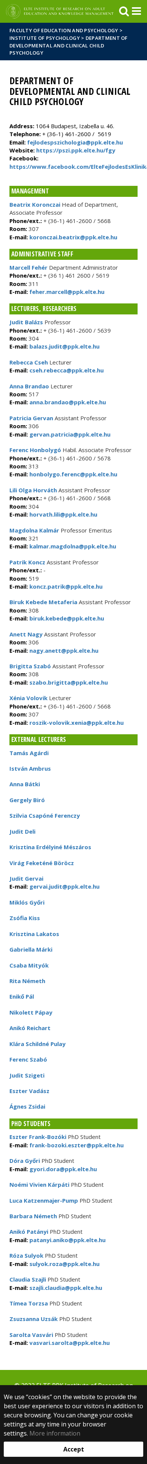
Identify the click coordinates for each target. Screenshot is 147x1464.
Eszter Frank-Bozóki (37, 1136)
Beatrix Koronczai (34, 204)
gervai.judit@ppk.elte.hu (64, 886)
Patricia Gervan (31, 418)
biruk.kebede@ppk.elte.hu (66, 618)
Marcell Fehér (28, 267)
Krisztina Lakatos (34, 934)
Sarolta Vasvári (31, 1334)
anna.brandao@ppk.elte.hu (67, 402)
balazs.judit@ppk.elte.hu (64, 346)
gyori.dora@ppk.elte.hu (62, 1169)
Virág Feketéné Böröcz (41, 863)
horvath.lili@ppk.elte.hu (62, 514)
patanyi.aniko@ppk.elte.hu (67, 1240)
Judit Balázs (26, 322)
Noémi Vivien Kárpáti (39, 1184)
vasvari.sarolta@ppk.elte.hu (69, 1342)
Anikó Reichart (30, 1028)
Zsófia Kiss (24, 918)
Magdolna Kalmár (34, 530)
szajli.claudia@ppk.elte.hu (65, 1287)
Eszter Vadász (29, 1091)
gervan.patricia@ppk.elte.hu (69, 434)
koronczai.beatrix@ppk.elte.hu (72, 237)
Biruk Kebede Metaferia (43, 602)
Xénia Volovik (28, 698)
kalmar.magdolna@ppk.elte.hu (72, 546)
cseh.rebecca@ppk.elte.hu (66, 370)
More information (54, 1433)
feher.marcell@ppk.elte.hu (66, 291)
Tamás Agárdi (29, 753)
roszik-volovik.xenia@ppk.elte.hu (76, 722)
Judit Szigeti (26, 1075)
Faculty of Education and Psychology (63, 30)
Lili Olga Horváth (33, 490)
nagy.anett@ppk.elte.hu (63, 650)
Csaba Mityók (29, 965)
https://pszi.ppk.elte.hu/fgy (75, 150)
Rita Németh (27, 981)
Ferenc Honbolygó (35, 450)
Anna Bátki (24, 784)
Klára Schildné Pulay (37, 1044)
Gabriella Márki (30, 949)
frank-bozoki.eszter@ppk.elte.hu (76, 1145)
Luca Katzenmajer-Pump (43, 1200)
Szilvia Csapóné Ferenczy (44, 815)
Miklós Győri (26, 902)
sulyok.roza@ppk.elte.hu (64, 1264)
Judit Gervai (26, 878)
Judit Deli (22, 831)
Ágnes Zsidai (27, 1106)
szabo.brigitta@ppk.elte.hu (68, 682)
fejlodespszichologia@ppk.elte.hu (75, 142)
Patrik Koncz (27, 562)
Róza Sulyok (26, 1255)
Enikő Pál (21, 996)
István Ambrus (30, 768)
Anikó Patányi (28, 1231)
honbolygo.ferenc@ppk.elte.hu (72, 474)
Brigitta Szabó (30, 666)
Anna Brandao (29, 386)
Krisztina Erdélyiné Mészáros (50, 847)
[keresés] (124, 11)
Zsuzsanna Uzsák (33, 1319)
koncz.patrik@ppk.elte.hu (65, 586)
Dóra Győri (24, 1160)
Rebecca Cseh (28, 362)
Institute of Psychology (45, 38)
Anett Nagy (26, 634)
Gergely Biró (27, 800)
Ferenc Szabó (28, 1059)
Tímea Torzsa (28, 1303)
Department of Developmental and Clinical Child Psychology (68, 46)
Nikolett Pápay (30, 1012)
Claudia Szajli (27, 1279)
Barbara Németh (33, 1216)
